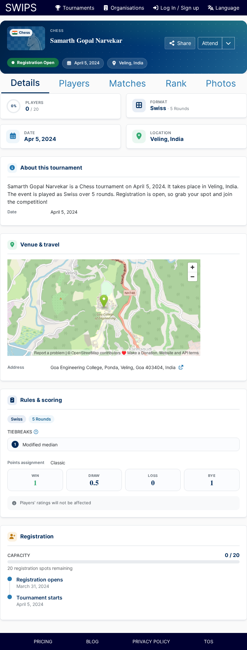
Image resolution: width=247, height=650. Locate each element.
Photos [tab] (221, 83)
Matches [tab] (127, 83)
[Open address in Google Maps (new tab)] (181, 367)
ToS (208, 641)
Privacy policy (151, 641)
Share (184, 43)
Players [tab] (74, 83)
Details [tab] (25, 82)
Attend (210, 43)
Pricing (43, 641)
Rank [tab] (176, 83)
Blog (92, 641)
